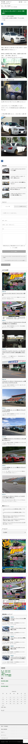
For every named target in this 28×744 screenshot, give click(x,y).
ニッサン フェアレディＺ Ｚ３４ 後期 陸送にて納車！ (12, 508)
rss (19, 2)
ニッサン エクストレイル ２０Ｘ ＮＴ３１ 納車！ (17, 169)
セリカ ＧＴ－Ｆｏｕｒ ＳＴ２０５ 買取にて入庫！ (18, 619)
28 (17, 703)
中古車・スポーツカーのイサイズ (11, 741)
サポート (3, 732)
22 (21, 701)
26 (10, 703)
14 (17, 699)
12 (10, 699)
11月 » (5, 707)
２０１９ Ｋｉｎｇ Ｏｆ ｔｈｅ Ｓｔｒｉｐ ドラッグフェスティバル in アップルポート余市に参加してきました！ (13, 352)
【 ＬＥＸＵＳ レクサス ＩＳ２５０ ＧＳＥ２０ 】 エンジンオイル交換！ (14, 257)
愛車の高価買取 (4, 729)
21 (17, 701)
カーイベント (3, 735)
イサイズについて (4, 738)
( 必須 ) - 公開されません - (8, 224)
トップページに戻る (5, 264)
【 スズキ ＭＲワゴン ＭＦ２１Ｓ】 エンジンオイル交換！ (15, 260)
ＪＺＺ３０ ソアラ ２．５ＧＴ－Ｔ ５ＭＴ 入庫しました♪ (17, 177)
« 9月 (2, 707)
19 (10, 701)
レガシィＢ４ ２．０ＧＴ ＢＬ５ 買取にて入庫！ (18, 638)
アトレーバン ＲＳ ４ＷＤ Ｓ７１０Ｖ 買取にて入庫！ (17, 648)
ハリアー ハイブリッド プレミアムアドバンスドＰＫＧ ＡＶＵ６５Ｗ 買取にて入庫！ (18, 658)
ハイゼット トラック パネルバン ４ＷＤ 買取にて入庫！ (18, 629)
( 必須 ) (4, 220)
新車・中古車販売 (11, 16)
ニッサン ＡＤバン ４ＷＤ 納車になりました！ (17, 183)
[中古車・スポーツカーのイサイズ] (6, 2)
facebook (21, 2)
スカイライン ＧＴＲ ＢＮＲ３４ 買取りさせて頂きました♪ (17, 188)
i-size (4, 19)
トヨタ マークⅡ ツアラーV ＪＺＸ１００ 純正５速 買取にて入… (17, 194)
